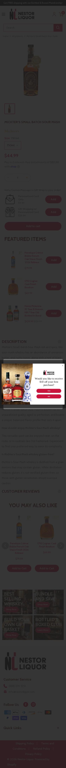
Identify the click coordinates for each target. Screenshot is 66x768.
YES (48, 391)
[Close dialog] (62, 365)
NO (49, 396)
